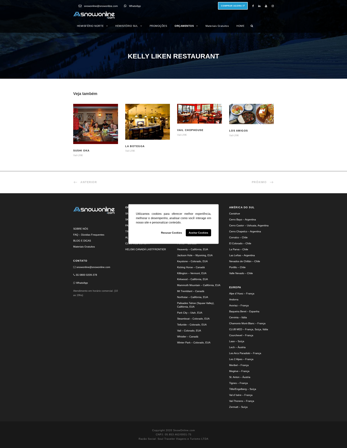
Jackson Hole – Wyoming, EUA (195, 255)
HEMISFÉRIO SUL (126, 25)
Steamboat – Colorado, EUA (193, 318)
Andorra (233, 299)
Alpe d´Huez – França (241, 293)
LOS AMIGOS (251, 118)
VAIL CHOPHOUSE (200, 118)
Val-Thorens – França (241, 401)
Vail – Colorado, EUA (189, 330)
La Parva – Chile (238, 249)
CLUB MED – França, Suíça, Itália (248, 329)
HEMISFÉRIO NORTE (90, 25)
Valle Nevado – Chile (241, 273)
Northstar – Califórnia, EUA (192, 297)
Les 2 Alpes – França (241, 359)
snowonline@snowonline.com (101, 6)
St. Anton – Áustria (239, 377)
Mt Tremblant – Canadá (190, 291)
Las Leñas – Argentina (242, 255)
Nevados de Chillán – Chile (244, 261)
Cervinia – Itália (238, 317)
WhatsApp (135, 6)
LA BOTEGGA (147, 126)
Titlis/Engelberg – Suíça (242, 389)
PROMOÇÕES (158, 25)
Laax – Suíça (236, 341)
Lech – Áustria (237, 347)
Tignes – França (238, 383)
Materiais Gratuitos (217, 25)
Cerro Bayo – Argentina (242, 219)
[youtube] (266, 6)
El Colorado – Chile (240, 243)
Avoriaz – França (239, 305)
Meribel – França (239, 365)
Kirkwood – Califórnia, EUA (192, 279)
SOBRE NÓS (80, 228)
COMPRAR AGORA (232, 6)
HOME (240, 25)
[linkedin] (259, 6)
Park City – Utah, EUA (189, 312)
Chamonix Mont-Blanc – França (247, 323)
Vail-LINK (78, 155)
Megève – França (239, 371)
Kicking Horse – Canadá (191, 267)
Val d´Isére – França (240, 395)
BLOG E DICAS (82, 240)
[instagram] (273, 6)
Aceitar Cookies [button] (198, 232)
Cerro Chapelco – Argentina (245, 231)
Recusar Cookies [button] (171, 232)
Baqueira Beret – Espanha (244, 311)
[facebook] (253, 6)
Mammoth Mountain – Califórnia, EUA (198, 285)
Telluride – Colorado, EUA (192, 324)
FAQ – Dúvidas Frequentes (88, 234)
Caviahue (234, 213)
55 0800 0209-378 (86, 274)
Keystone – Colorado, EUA (192, 261)
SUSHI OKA (95, 128)
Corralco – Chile (238, 237)
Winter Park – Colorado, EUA (193, 342)
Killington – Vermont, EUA (191, 273)
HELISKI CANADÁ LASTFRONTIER (145, 249)
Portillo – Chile (237, 267)
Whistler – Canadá (187, 336)
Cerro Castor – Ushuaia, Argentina (249, 225)
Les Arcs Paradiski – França (245, 353)
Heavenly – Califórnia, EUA (192, 249)
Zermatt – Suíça (238, 406)
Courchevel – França (241, 335)
